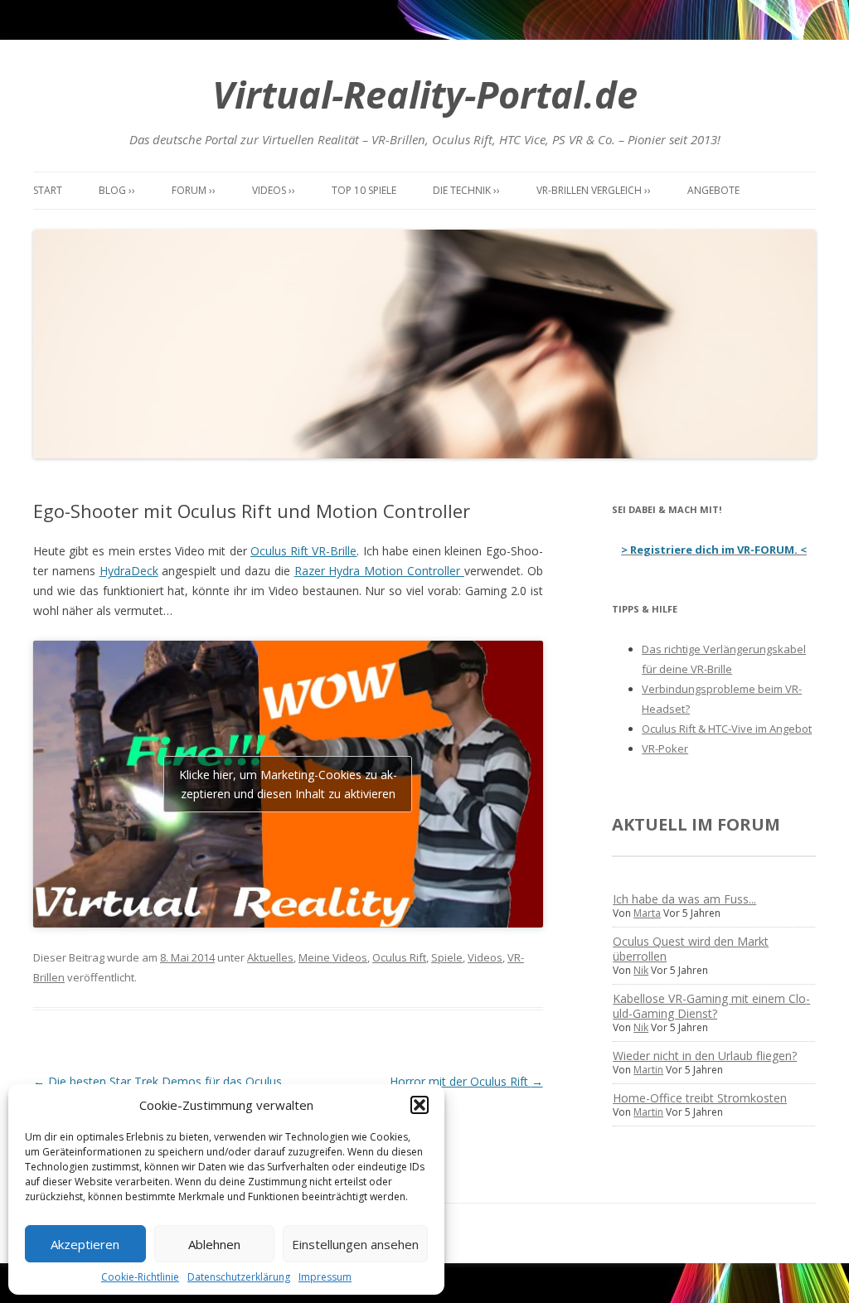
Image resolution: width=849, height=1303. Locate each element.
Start (47, 190)
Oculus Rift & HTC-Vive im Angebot (727, 728)
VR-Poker (665, 748)
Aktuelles (270, 957)
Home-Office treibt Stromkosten (700, 1098)
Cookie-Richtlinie (140, 1277)
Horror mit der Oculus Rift (466, 1081)
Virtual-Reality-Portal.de (425, 94)
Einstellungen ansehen (355, 1244)
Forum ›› (194, 190)
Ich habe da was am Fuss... (684, 899)
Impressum (325, 1277)
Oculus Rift (399, 957)
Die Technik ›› (466, 190)
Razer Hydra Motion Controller (379, 571)
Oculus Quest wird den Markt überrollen (691, 948)
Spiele (447, 957)
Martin (648, 1070)
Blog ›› (117, 190)
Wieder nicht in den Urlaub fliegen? (705, 1055)
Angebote (713, 190)
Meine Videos (332, 957)
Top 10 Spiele (364, 190)
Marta (647, 913)
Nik (640, 970)
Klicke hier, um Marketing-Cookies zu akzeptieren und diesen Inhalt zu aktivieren (288, 784)
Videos (485, 957)
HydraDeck (128, 571)
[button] (419, 1105)
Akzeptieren (85, 1244)
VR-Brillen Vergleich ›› (593, 190)
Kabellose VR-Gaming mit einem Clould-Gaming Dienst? (711, 1006)
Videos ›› (273, 190)
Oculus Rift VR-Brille (303, 551)
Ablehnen (214, 1244)
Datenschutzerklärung (238, 1277)
